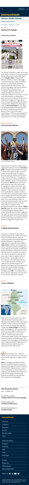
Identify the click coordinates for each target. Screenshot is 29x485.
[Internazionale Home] (8, 417)
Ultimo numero (6, 466)
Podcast (4, 460)
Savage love (5, 463)
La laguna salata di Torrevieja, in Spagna (14, 397)
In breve (3, 352)
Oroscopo (5, 444)
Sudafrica (4, 27)
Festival (4, 430)
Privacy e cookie (7, 433)
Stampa (12, 24)
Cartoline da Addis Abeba (9, 403)
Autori (4, 452)
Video (4, 436)
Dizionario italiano (7, 441)
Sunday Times (5, 35)
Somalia (3, 226)
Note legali (14, 482)
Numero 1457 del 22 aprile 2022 (8, 21)
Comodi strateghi (6, 410)
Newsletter (5, 455)
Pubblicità (5, 446)
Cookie (18, 482)
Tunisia (3, 281)
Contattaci (5, 424)
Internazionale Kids (8, 469)
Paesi (3, 449)
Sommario (5, 427)
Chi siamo (5, 421)
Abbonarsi (21, 9)
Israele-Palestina (7, 123)
